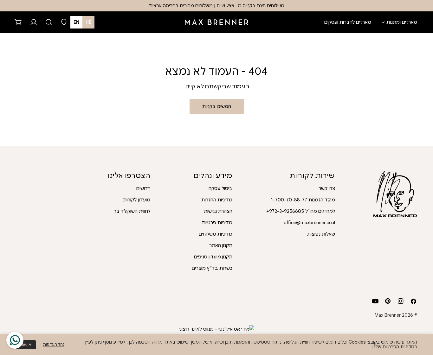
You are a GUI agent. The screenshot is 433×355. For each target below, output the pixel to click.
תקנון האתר (220, 245)
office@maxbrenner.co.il (309, 222)
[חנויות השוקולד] (64, 22)
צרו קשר (327, 188)
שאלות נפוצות (321, 234)
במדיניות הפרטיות (400, 347)
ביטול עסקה (220, 188)
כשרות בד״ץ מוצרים (212, 268)
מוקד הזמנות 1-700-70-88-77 (303, 200)
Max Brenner (388, 315)
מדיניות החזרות (216, 200)
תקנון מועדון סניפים (213, 257)
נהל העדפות (53, 344)
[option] (76, 22)
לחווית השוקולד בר (132, 211)
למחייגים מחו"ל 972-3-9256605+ (300, 211)
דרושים (143, 188)
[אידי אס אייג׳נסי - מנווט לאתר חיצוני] (216, 329)
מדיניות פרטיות (217, 222)
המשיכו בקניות (216, 106)
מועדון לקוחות (136, 200)
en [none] (76, 22)
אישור (26, 344)
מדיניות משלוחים (215, 234)
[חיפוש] (48, 22)
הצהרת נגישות (218, 211)
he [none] (88, 22)
